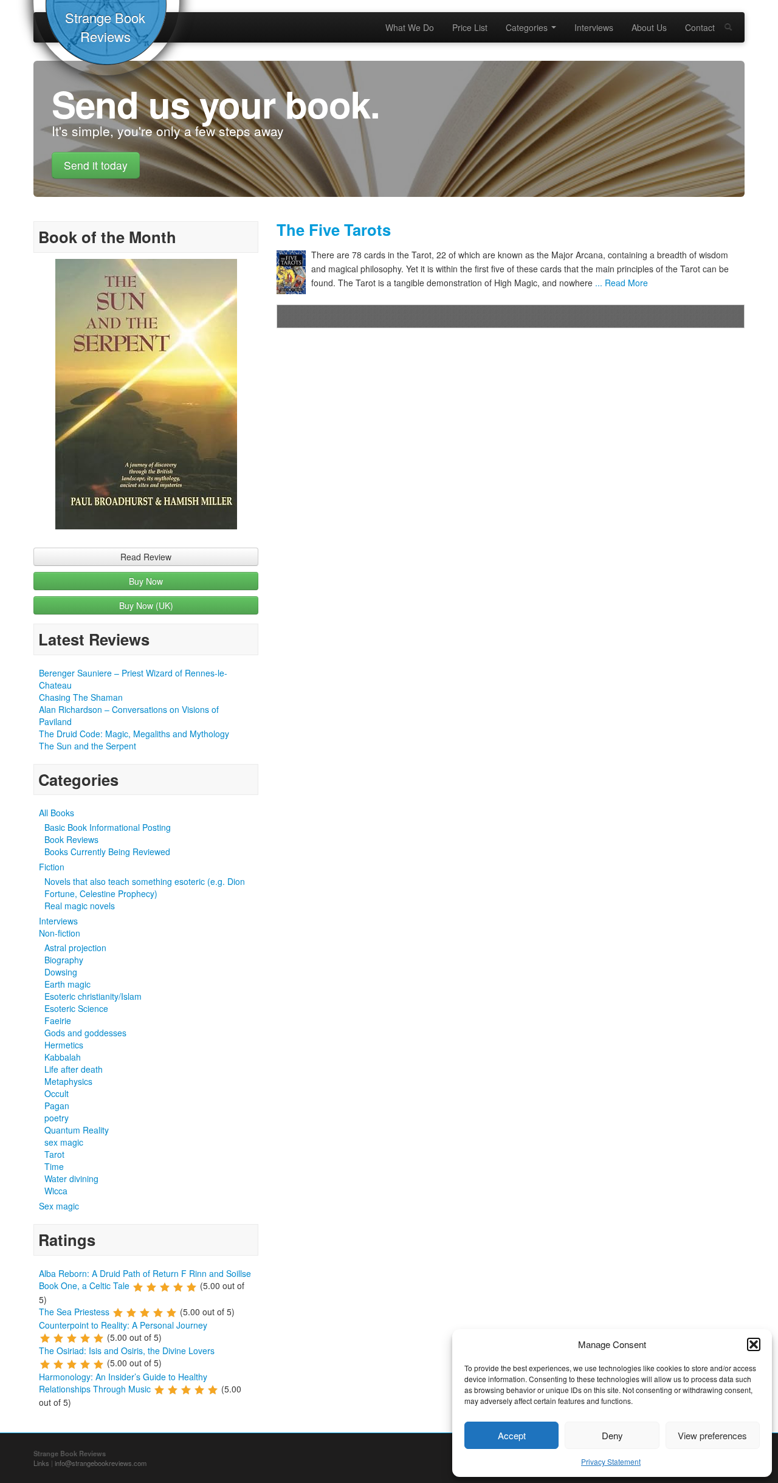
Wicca (55, 1191)
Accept (512, 1435)
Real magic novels (79, 906)
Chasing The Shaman (81, 697)
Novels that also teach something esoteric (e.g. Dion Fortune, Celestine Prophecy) (144, 887)
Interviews (593, 27)
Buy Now (146, 581)
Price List (469, 27)
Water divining (71, 1178)
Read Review (145, 557)
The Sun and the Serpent (87, 746)
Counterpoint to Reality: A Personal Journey (123, 1325)
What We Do (409, 27)
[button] (754, 1344)
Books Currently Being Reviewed (107, 851)
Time (54, 1166)
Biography (63, 960)
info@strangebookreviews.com (100, 1463)
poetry (56, 1118)
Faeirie (57, 1020)
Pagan (56, 1105)
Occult (56, 1093)
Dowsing (60, 972)
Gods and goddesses (85, 1033)
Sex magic (59, 1206)
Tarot (54, 1154)
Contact (700, 27)
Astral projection (75, 947)
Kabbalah (62, 1057)
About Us (649, 27)
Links (41, 1463)
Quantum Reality (76, 1130)
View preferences (712, 1435)
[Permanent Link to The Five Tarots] (294, 272)
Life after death (73, 1069)
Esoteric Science (76, 1008)
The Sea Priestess (74, 1312)
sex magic (63, 1142)
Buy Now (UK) (146, 605)
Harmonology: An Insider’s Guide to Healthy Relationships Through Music (123, 1383)
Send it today (96, 165)
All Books (56, 813)
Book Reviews (71, 839)
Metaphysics (68, 1081)
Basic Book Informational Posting (107, 827)
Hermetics (63, 1045)
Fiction (51, 867)
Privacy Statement (611, 1461)
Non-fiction (59, 933)
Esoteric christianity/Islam (93, 996)
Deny (612, 1435)
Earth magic (67, 984)
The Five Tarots (334, 229)
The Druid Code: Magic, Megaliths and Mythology (134, 734)
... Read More (620, 283)
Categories (528, 27)
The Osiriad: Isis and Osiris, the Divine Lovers (127, 1350)
